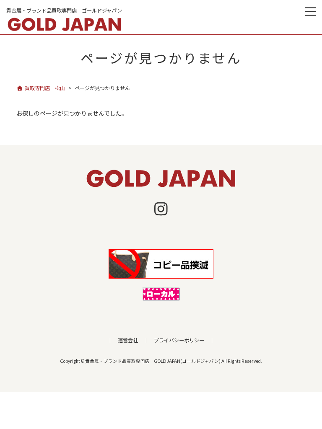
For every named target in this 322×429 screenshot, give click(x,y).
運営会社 (128, 340)
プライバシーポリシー (179, 340)
